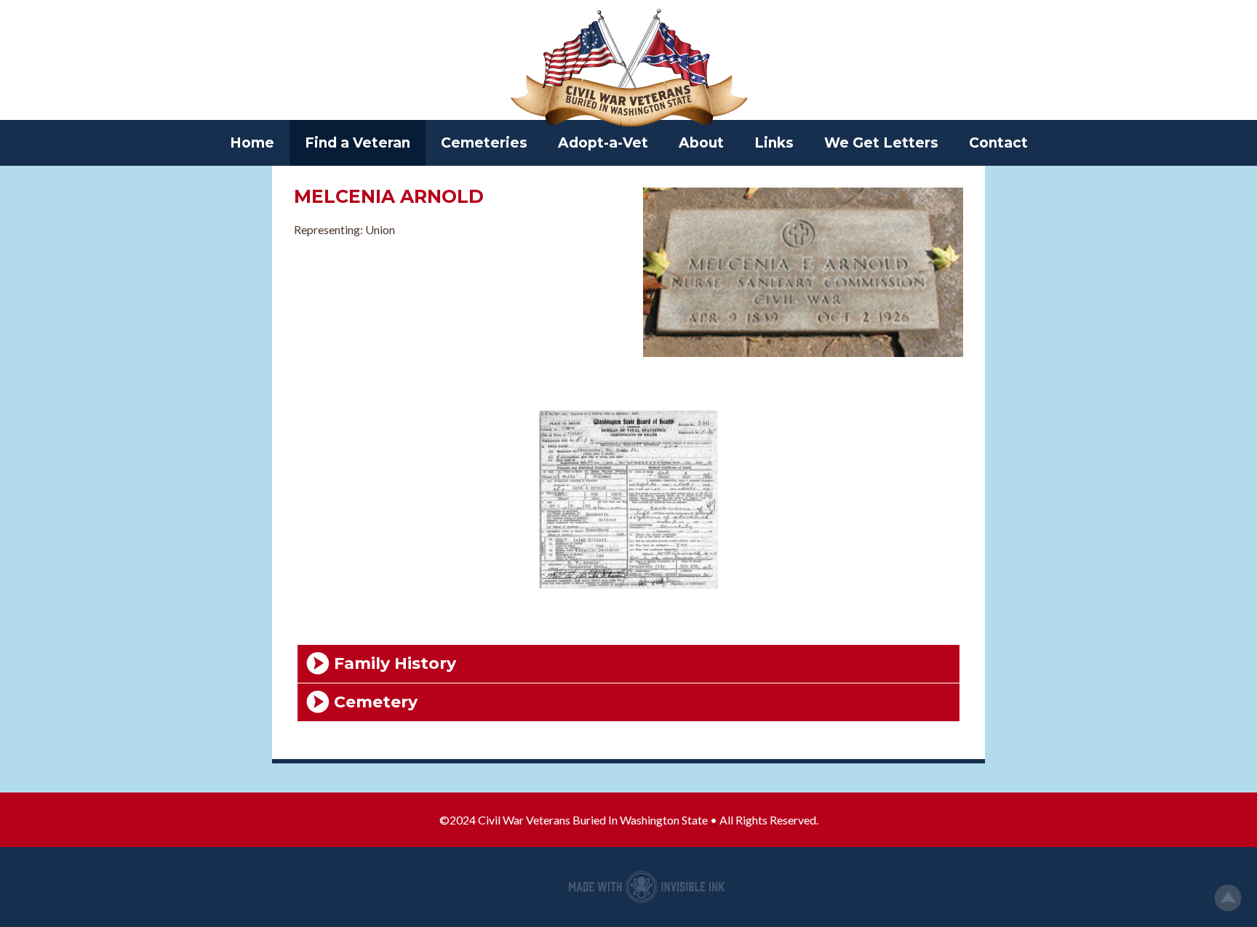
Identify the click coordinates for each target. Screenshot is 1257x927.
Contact (998, 143)
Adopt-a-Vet (603, 143)
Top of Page (1228, 898)
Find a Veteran (357, 143)
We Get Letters (881, 143)
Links (774, 143)
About (701, 143)
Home (252, 143)
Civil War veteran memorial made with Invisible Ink (647, 887)
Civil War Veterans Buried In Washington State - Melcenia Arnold (628, 69)
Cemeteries (484, 143)
